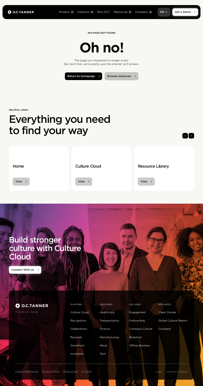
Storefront (77, 345)
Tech (103, 353)
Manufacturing (109, 337)
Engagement (137, 312)
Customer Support (177, 371)
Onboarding (137, 320)
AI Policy (87, 371)
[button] (66, 12)
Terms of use (70, 371)
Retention (135, 337)
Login (159, 371)
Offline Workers (139, 345)
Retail (103, 345)
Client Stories (167, 312)
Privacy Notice (50, 371)
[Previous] (185, 136)
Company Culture (140, 328)
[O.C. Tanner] (41, 305)
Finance (105, 328)
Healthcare (107, 312)
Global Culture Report (172, 320)
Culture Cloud (79, 312)
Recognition (78, 320)
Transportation (109, 320)
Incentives (77, 353)
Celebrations (78, 328)
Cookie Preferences (26, 371)
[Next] (191, 136)
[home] (21, 12)
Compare (164, 328)
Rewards (76, 337)
